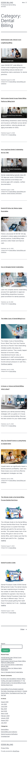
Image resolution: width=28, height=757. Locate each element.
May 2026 (4, 709)
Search (3, 643)
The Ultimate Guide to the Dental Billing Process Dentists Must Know (13, 683)
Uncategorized (5, 736)
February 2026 (5, 716)
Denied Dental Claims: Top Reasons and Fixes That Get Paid (14, 693)
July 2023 (4, 722)
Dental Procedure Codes (8, 562)
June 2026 (4, 706)
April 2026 (4, 711)
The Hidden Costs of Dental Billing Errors (13, 318)
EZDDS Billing (7, 3)
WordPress (16, 751)
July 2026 (4, 704)
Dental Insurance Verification (14, 193)
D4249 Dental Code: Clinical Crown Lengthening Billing (11, 658)
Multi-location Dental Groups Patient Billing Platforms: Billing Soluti (13, 661)
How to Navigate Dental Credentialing (12, 267)
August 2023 (4, 720)
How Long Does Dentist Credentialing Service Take (12, 665)
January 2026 (5, 718)
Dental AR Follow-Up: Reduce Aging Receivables (11, 669)
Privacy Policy (5, 748)
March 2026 (4, 713)
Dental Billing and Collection (9, 732)
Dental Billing (12, 81)
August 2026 (4, 702)
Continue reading (6, 364)
